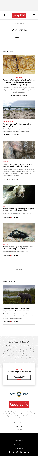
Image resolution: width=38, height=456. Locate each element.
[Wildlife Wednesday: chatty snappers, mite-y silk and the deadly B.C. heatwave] (19, 240)
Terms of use (19, 440)
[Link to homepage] (19, 15)
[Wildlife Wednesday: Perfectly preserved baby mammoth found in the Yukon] (19, 161)
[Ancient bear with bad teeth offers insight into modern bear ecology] (19, 305)
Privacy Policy (19, 444)
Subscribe (19, 429)
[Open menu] (34, 15)
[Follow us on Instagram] (17, 452)
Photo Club (19, 426)
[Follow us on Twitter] (13, 452)
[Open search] (4, 15)
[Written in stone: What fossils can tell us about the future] (19, 119)
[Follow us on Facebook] (9, 452)
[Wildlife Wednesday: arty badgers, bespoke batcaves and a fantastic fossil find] (19, 202)
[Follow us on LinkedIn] (28, 452)
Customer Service (19, 423)
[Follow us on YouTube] (25, 452)
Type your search (19, 23)
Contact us (19, 448)
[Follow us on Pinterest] (21, 452)
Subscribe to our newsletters (19, 377)
